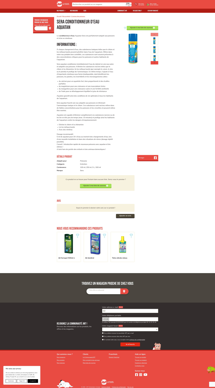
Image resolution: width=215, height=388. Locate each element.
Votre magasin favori (110, 326)
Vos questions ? (137, 11)
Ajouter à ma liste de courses (141, 27)
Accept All (33, 381)
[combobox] (102, 4)
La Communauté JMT (89, 357)
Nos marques (61, 363)
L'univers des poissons (78, 16)
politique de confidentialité (137, 339)
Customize (11, 381)
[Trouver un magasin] (50, 28)
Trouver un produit (140, 357)
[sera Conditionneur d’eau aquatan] (133, 48)
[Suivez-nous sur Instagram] (140, 374)
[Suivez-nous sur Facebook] (136, 374)
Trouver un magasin (141, 360)
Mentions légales (105, 387)
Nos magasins (74, 11)
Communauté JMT (122, 11)
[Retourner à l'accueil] (63, 6)
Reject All (21, 381)
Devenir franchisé (153, 11)
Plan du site (130, 387)
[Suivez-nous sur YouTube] (145, 374)
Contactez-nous (139, 365)
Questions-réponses (141, 363)
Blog (85, 11)
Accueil (59, 16)
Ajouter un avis (125, 216)
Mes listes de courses (89, 363)
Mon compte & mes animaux (91, 360)
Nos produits (60, 11)
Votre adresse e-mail (110, 307)
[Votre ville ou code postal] (43, 28)
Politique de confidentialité (119, 387)
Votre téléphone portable (111, 315)
